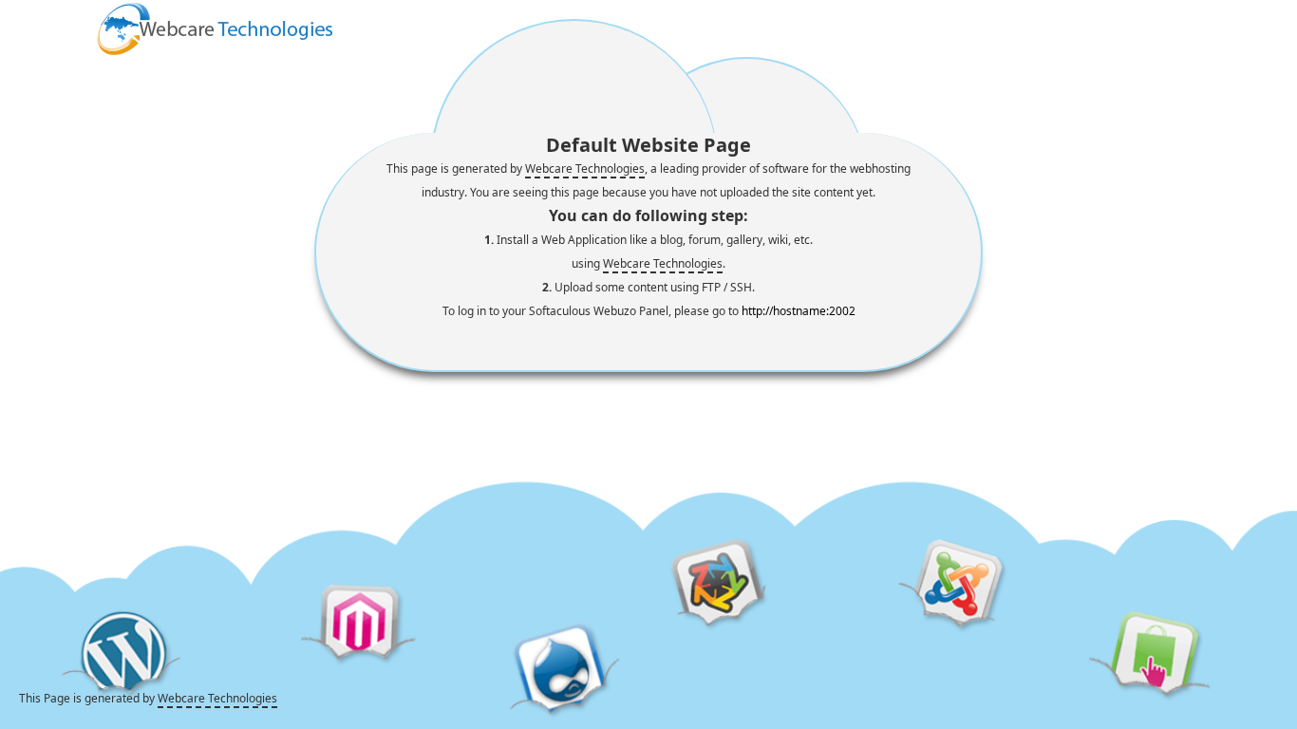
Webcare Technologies (585, 168)
